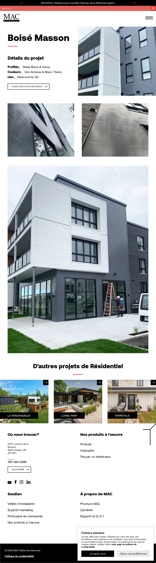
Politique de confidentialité (19, 556)
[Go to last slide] (21, 3)
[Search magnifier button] (153, 8)
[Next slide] (134, 3)
